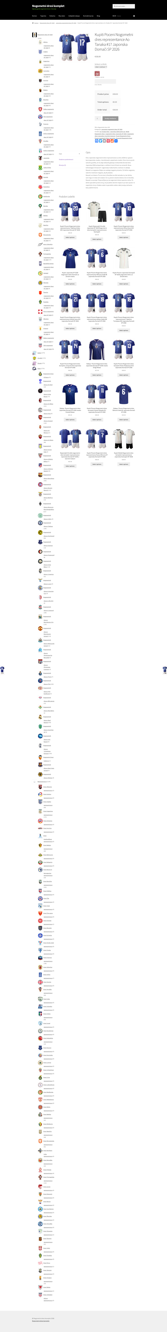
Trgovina (43, 16)
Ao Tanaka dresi (104, 132)
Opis (60, 154)
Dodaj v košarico (110, 118)
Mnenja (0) (62, 165)
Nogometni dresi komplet (48, 6)
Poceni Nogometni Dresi (123, 136)
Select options (70, 237)
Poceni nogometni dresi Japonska (105, 138)
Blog (98, 16)
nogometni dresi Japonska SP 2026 (115, 134)
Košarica (52, 16)
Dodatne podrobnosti (66, 159)
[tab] (70, 154)
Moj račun (62, 16)
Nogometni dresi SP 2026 (47, 23)
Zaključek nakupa (74, 16)
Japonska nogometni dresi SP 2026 (66, 23)
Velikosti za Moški (101, 64)
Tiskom (99, 77)
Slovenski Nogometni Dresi (124, 138)
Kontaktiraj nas (88, 16)
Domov (34, 16)
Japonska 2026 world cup (117, 132)
